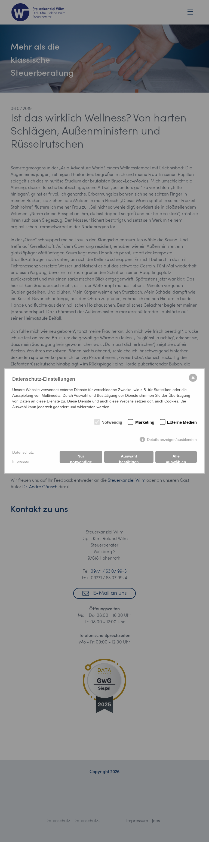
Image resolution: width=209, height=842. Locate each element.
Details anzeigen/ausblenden (172, 439)
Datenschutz (23, 452)
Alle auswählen (176, 458)
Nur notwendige (81, 458)
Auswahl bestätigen (129, 458)
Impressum (22, 461)
